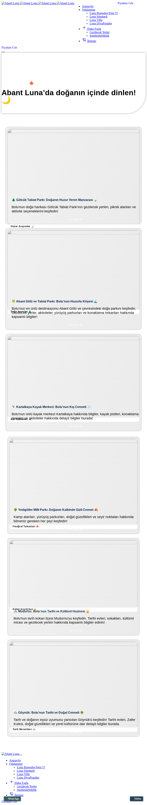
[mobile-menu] (3, 52)
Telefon (137, 798)
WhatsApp (13, 798)
